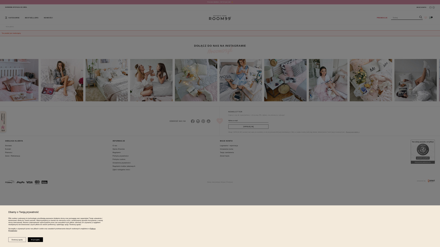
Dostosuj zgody (17, 240)
